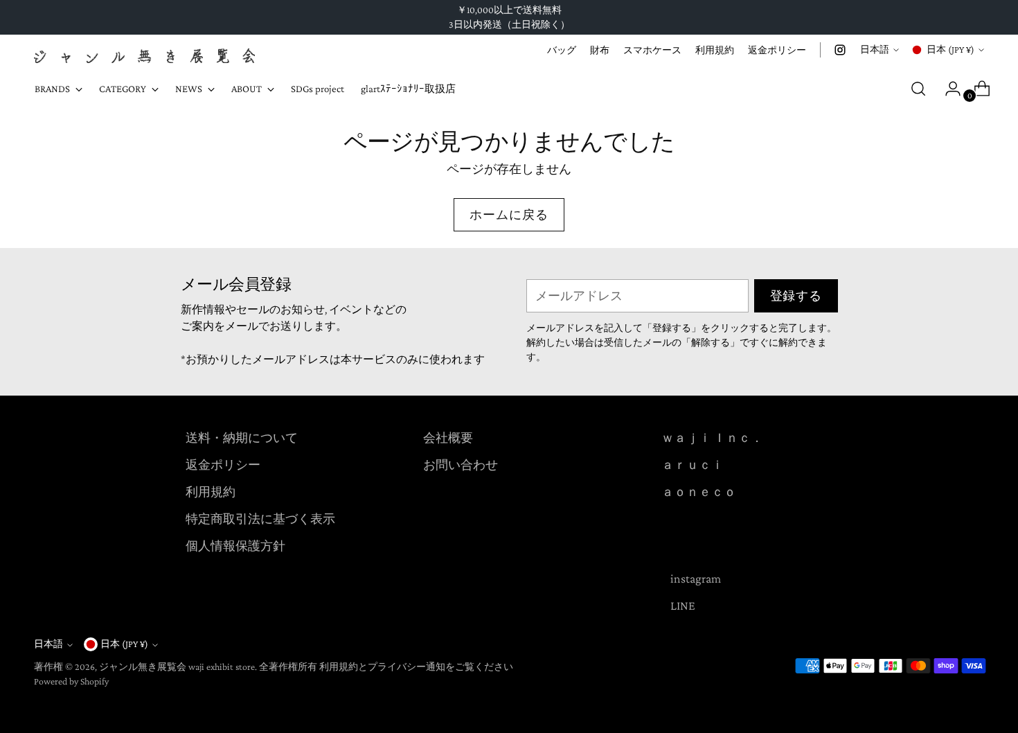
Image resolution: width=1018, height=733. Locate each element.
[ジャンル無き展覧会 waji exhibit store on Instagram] (840, 50)
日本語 (874, 49)
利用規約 (210, 492)
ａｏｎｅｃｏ (698, 492)
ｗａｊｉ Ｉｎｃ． (712, 438)
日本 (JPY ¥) (950, 49)
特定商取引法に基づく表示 (260, 519)
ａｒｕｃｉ (692, 465)
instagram (695, 578)
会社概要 (448, 438)
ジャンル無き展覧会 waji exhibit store (177, 666)
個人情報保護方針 (235, 546)
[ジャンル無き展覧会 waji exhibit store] (145, 55)
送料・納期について (242, 438)
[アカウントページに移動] (947, 89)
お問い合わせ (460, 465)
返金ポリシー (223, 465)
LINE (682, 605)
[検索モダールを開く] (918, 89)
